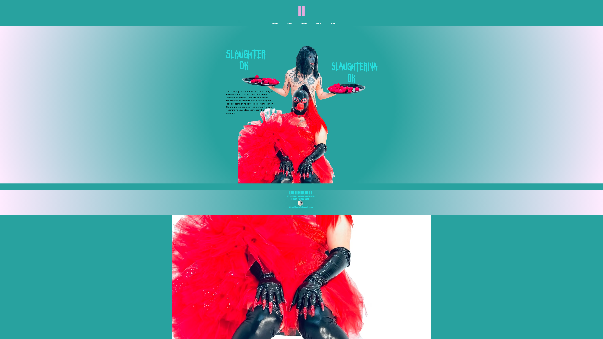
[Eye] (300, 203)
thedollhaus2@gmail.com (301, 207)
